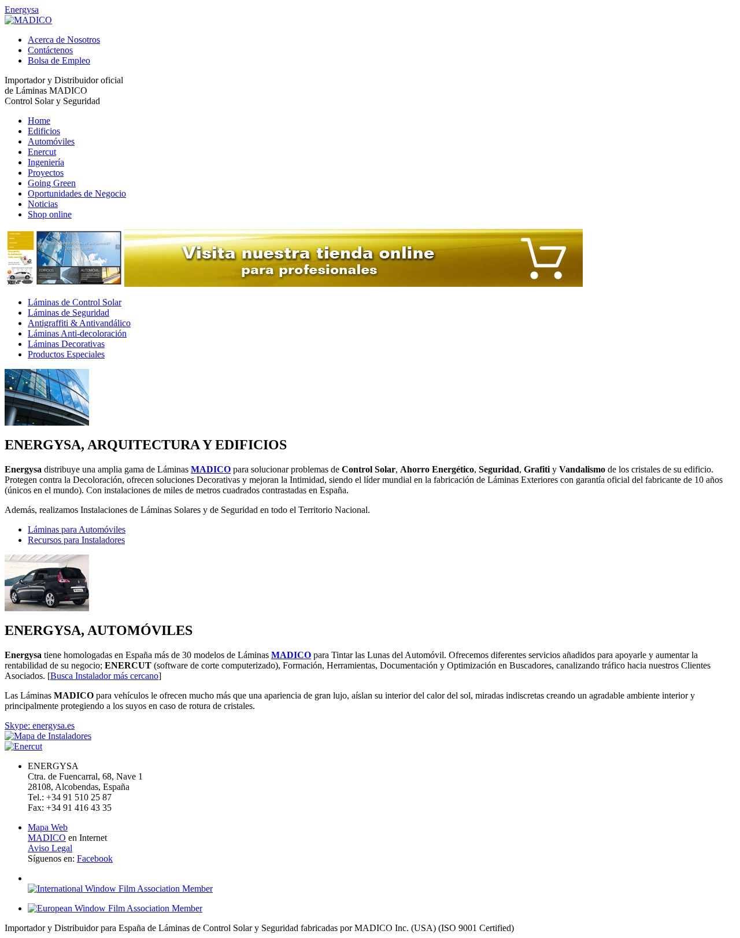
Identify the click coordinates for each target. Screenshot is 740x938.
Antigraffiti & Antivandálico (79, 323)
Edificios (44, 131)
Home (39, 120)
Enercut (42, 152)
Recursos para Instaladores (76, 540)
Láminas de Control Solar (74, 302)
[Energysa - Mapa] (48, 736)
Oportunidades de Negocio (77, 193)
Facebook (95, 858)
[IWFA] (120, 888)
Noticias (43, 204)
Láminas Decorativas (66, 344)
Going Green (52, 183)
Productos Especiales (66, 354)
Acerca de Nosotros (64, 40)
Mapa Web (48, 827)
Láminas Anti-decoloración (77, 333)
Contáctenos (50, 50)
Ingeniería (46, 162)
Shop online (50, 214)
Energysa (22, 9)
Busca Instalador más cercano (104, 676)
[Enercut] (23, 746)
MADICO (47, 838)
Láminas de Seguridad (68, 312)
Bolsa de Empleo (59, 60)
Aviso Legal (50, 848)
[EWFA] (115, 908)
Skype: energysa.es (40, 725)
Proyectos (46, 173)
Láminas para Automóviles (76, 529)
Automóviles (51, 141)
